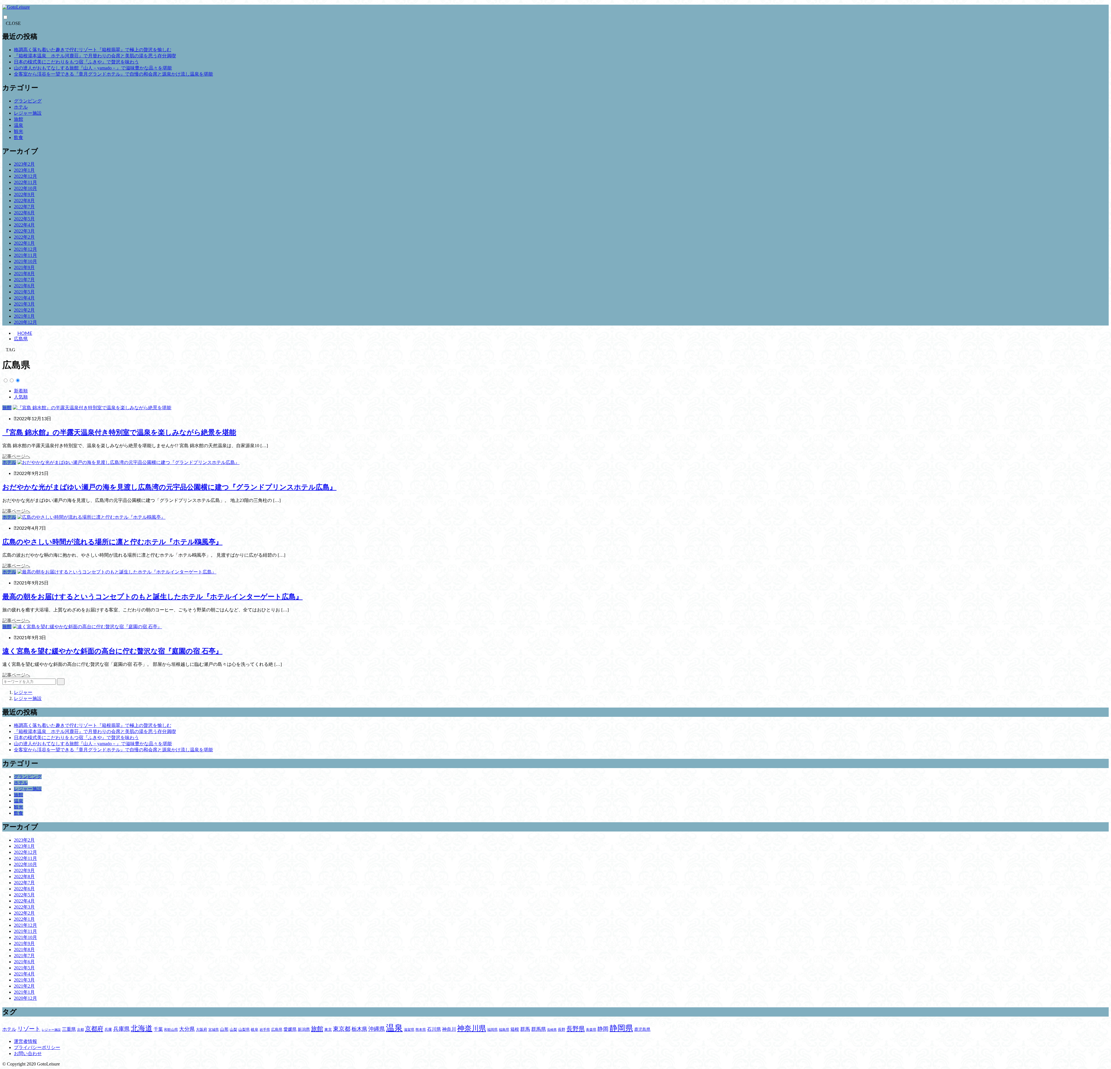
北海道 (141, 1028)
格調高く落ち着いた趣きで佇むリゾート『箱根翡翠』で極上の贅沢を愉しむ (92, 49)
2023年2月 (24, 164)
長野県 (575, 1029)
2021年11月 (25, 255)
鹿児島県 (642, 1029)
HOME (24, 333)
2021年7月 (24, 279)
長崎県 (552, 1029)
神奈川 (449, 1029)
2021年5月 (24, 291)
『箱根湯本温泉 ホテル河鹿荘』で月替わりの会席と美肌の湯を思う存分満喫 (95, 55)
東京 (328, 1029)
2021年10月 (25, 261)
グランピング (28, 100)
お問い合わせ (28, 1053)
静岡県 (621, 1028)
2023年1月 (24, 170)
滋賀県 (409, 1030)
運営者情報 (25, 1041)
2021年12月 (25, 249)
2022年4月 (24, 224)
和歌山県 (171, 1030)
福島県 (504, 1030)
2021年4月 (24, 297)
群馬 (525, 1029)
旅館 (18, 119)
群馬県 (538, 1029)
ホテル (21, 107)
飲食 (18, 137)
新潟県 (304, 1029)
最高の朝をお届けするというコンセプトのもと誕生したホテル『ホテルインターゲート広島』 (152, 596)
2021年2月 (24, 310)
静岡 (602, 1029)
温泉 (18, 125)
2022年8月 (24, 200)
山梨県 (244, 1029)
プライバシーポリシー (37, 1047)
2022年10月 (25, 188)
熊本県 (420, 1030)
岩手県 (265, 1030)
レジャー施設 (28, 113)
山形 (224, 1029)
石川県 (434, 1029)
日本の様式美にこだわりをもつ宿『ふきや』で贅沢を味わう (76, 61)
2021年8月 (24, 273)
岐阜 (254, 1029)
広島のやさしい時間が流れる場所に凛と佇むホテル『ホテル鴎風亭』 (112, 542)
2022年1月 (24, 243)
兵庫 (108, 1029)
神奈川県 (471, 1028)
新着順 (21, 390)
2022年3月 (24, 231)
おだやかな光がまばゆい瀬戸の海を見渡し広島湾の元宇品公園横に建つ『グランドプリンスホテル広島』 (169, 487)
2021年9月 (24, 267)
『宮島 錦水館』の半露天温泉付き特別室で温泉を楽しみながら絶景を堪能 (119, 432)
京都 (80, 1030)
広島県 (21, 338)
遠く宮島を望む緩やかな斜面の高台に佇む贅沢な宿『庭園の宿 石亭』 (112, 651)
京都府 (94, 1029)
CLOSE (13, 23)
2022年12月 (25, 176)
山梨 (233, 1029)
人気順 (21, 396)
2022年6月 (24, 212)
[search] (61, 681)
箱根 (514, 1029)
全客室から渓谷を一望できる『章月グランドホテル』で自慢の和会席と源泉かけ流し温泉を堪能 (113, 74)
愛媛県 (290, 1029)
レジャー (23, 692)
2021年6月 (24, 285)
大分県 (187, 1029)
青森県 (591, 1030)
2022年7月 (24, 206)
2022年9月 (24, 194)
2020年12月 (25, 322)
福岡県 (492, 1030)
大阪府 (201, 1029)
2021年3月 (24, 303)
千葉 (158, 1029)
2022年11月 (25, 182)
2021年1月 (24, 316)
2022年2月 (24, 237)
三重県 (69, 1029)
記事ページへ (16, 456)
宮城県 (213, 1030)
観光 (18, 131)
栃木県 (359, 1029)
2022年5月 (24, 218)
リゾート (29, 1029)
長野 (561, 1029)
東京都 (341, 1029)
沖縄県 (376, 1029)
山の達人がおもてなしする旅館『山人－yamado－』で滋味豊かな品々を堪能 (93, 67)
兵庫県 (121, 1029)
